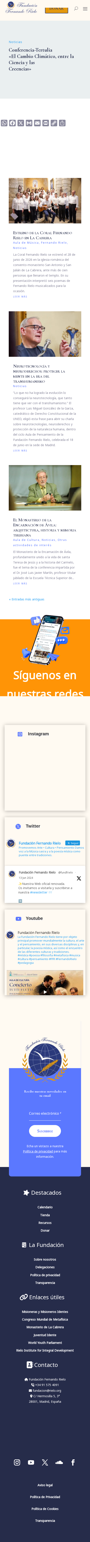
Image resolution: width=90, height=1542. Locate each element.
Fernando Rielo (54, 242)
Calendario (45, 1207)
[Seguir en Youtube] (31, 1462)
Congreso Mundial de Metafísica (45, 1319)
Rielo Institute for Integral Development (45, 1350)
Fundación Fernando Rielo (37, 872)
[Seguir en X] (45, 1462)
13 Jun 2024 (26, 878)
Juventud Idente (45, 1335)
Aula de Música (26, 242)
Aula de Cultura (26, 540)
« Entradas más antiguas (26, 599)
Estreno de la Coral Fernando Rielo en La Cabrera (42, 235)
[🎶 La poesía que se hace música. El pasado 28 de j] (45, 768)
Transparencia (45, 1282)
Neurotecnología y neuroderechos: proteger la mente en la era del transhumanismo (39, 373)
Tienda (45, 1215)
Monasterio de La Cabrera (45, 1327)
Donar (45, 1230)
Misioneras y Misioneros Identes (45, 1311)
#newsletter (38, 892)
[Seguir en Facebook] (73, 1462)
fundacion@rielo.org (47, 1390)
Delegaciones (45, 1267)
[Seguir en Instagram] (17, 1462)
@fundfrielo (65, 872)
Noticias (15, 42)
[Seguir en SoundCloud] (59, 1462)
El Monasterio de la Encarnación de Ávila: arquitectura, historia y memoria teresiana (44, 527)
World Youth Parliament (45, 1342)
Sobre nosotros (45, 1259)
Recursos (45, 1222)
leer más (20, 296)
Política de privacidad (38, 1151)
